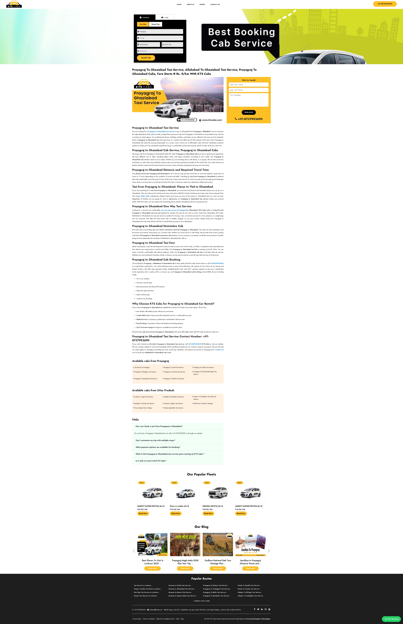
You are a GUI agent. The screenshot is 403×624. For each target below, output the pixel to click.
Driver (202, 4)
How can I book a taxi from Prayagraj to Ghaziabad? (159, 426)
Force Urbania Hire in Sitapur (143, 408)
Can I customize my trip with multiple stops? (155, 440)
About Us (190, 4)
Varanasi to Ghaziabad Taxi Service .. (181, 589)
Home (180, 4)
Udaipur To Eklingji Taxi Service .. (250, 592)
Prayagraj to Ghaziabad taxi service (161, 131)
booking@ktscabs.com (156, 610)
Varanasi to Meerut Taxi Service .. (180, 592)
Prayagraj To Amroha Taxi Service (174, 372)
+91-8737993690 (385, 4)
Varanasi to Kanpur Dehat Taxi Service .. (182, 596)
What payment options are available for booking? (158, 447)
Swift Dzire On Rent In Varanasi (203, 403)
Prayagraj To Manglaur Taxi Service (145, 372)
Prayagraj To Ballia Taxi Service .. (215, 592)
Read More (152, 568)
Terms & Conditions (149, 619)
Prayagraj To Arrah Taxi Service (173, 367)
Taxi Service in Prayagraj (141, 367)
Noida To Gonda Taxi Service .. (249, 589)
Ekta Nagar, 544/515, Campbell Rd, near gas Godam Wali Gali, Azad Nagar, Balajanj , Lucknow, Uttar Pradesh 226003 (203, 610)
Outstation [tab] (144, 17)
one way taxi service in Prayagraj (173, 210)
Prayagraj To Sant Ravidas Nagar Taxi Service (205, 373)
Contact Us (215, 4)
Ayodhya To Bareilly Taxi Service (174, 397)
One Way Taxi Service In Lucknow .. (147, 592)
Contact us (219, 350)
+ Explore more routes (201, 601)
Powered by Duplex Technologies (258, 619)
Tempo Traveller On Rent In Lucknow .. (148, 589)
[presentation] (134, 550)
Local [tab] (164, 17)
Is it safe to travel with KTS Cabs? (151, 460)
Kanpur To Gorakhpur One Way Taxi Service (205, 398)
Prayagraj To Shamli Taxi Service (174, 379)
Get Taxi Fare (393, 619)
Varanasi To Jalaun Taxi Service (173, 403)
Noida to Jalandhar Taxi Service (173, 408)
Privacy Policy (137, 619)
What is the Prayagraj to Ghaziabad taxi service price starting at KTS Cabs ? (170, 454)
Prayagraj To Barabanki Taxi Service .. (216, 596)
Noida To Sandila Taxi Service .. (249, 585)
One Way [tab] (143, 24)
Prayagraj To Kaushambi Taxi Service (145, 379)
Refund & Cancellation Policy (165, 619)
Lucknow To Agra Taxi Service (143, 397)
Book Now (143, 513)
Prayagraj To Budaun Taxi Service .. (216, 585)
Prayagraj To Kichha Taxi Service (204, 367)
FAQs (177, 619)
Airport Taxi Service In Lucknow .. (146, 596)
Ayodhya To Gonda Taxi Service (144, 403)
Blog (182, 619)
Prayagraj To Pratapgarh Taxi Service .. (217, 589)
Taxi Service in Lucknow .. (143, 585)
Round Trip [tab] (156, 24)
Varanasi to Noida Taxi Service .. (180, 585)
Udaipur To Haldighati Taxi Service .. (251, 596)
